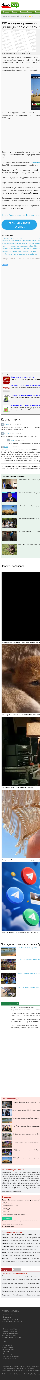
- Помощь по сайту (9, 1358)
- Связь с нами (7, 1347)
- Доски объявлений (9, 1331)
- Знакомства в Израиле (11, 1329)
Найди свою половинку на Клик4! (23, 377)
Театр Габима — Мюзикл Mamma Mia (24, 1025)
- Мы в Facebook (8, 1349)
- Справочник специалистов (12, 1321)
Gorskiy (4, 1252)
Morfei (6, 433)
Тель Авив (24, 16)
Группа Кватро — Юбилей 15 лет (23, 1007)
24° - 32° (34, 16)
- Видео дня (6, 1317)
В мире (14, 12)
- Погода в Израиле (9, 1335)
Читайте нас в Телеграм (20, 224)
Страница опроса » (9, 1226)
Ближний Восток (26, 12)
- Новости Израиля (9, 1315)
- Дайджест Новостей (10, 1319)
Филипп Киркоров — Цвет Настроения (25, 1022)
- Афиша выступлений (10, 1333)
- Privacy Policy (7, 1354)
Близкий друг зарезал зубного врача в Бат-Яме (19, 251)
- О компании (7, 1345)
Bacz (3, 1258)
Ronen (4, 1249)
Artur (12, 440)
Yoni (3, 1255)
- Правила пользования (10, 1356)
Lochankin (5, 1246)
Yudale (6, 424)
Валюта (4, 16)
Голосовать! (7, 1219)
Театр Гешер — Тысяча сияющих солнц (25, 1016)
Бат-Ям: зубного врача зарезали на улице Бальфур (20, 254)
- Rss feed (5, 1352)
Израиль (6, 12)
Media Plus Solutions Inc (31, 1374)
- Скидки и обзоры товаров (12, 1337)
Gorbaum (5, 1237)
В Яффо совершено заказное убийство (25, 1240)
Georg (6, 447)
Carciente (5, 1235)
